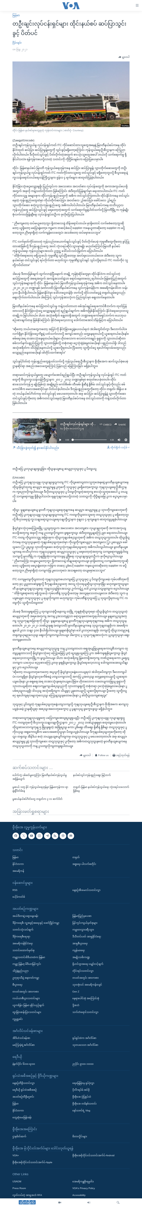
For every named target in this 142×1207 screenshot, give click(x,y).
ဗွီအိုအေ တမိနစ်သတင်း (84, 1103)
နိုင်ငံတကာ (18, 864)
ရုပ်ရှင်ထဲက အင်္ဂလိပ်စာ (84, 1038)
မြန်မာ (16, 15)
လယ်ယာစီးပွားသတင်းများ (26, 998)
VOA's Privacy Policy (83, 1188)
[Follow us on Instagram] (39, 835)
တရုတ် (76, 857)
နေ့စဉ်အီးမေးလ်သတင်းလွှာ (86, 890)
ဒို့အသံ (75, 1005)
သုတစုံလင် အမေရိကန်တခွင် (87, 984)
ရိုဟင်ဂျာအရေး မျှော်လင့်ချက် (87, 964)
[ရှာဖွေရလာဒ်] (118, 1202)
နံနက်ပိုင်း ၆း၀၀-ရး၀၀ (23, 1064)
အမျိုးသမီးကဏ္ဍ (81, 957)
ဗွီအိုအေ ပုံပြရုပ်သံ (81, 1096)
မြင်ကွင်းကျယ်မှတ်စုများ (84, 922)
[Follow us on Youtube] (31, 835)
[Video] (60, 1202)
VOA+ (15, 1155)
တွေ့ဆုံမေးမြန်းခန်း (22, 1117)
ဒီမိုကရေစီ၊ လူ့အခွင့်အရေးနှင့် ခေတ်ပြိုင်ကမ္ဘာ (35, 922)
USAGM (16, 1181)
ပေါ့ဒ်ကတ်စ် (18, 896)
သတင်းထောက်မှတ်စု (23, 950)
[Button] (124, 57)
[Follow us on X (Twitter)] (23, 835)
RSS (14, 890)
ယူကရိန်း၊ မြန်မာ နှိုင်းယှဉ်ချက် (28, 1005)
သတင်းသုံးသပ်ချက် (22, 929)
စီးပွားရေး (17, 984)
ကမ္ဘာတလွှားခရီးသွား (83, 929)
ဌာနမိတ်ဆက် (19, 1136)
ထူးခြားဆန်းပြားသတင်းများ (26, 1012)
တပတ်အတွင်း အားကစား (25, 991)
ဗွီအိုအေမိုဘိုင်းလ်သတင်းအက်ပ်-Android (93, 1155)
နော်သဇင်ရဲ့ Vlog (81, 1110)
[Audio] (89, 1202)
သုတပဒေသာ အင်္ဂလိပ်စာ (85, 1044)
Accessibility (79, 1195)
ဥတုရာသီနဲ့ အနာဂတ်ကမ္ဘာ (25, 977)
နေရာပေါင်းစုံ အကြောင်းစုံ (85, 998)
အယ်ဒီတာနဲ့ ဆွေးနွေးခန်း (25, 915)
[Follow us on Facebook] (15, 835)
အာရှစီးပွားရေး (80, 943)
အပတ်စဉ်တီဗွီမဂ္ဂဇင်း (23, 1096)
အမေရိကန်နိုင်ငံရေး (22, 943)
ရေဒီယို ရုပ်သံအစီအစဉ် (24, 1089)
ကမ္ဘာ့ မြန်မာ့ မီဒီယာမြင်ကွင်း (26, 964)
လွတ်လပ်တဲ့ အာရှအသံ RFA (27, 1195)
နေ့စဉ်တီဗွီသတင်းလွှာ (23, 1083)
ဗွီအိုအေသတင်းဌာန (74, 428)
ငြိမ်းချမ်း (17, 42)
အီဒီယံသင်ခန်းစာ (21, 1038)
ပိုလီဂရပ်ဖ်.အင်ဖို (81, 1089)
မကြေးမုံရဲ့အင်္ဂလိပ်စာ (23, 1044)
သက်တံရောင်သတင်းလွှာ (85, 1012)
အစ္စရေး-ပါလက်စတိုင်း (84, 864)
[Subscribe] (71, 835)
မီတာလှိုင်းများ (79, 1136)
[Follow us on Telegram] (47, 835)
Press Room (19, 1188)
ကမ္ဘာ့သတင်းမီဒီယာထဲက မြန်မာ (28, 957)
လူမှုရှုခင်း (17, 1018)
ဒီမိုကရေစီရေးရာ (21, 936)
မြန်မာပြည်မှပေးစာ (81, 915)
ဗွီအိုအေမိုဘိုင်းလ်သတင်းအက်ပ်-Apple (32, 1162)
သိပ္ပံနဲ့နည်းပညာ (20, 970)
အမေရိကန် (18, 871)
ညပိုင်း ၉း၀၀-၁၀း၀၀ (83, 1064)
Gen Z (75, 991)
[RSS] (55, 835)
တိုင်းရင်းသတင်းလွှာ (83, 970)
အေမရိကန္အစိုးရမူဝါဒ (83, 1181)
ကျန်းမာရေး (78, 950)
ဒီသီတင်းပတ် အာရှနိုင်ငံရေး (86, 936)
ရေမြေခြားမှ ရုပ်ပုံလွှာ (83, 1083)
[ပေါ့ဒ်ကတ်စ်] (63, 835)
